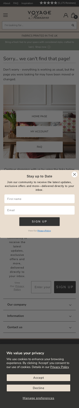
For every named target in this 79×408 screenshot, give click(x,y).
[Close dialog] (75, 174)
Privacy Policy (59, 367)
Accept (38, 378)
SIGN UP (39, 221)
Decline (38, 388)
